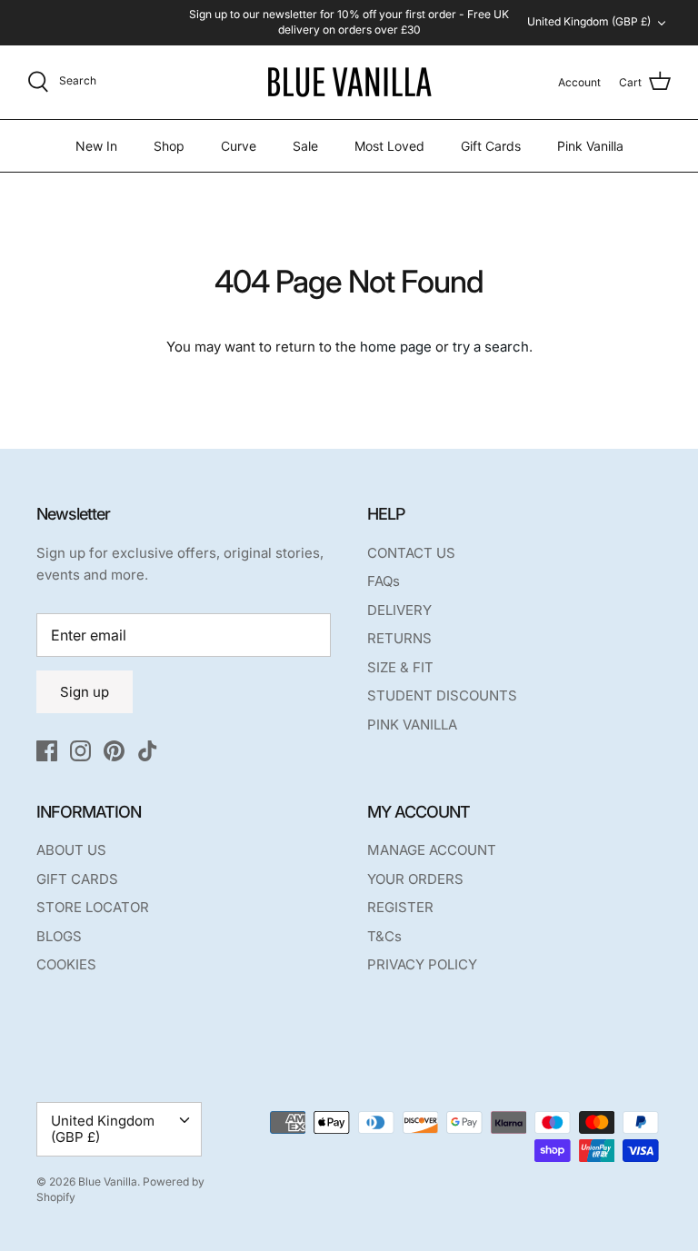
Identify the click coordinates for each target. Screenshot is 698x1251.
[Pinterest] (114, 750)
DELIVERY (399, 610)
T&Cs (384, 936)
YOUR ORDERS (415, 879)
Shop (169, 146)
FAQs (383, 581)
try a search (491, 346)
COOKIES (66, 964)
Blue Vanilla (107, 1181)
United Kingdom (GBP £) (589, 21)
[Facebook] (46, 750)
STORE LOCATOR (92, 907)
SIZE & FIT (400, 667)
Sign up (84, 691)
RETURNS (399, 638)
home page (396, 346)
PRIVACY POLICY (422, 964)
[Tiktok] (147, 750)
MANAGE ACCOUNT (431, 850)
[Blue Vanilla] (349, 82)
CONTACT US (411, 552)
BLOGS (59, 936)
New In (96, 146)
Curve (238, 146)
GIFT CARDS (77, 879)
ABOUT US (71, 850)
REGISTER (400, 907)
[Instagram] (80, 750)
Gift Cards (491, 146)
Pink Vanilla (590, 146)
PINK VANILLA (412, 724)
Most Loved (389, 146)
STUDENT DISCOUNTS (442, 695)
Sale (305, 146)
